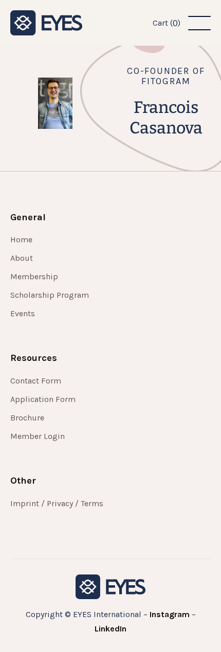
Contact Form (35, 381)
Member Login (37, 436)
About (21, 258)
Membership (34, 276)
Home (21, 239)
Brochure (27, 418)
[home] (46, 22)
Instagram (170, 614)
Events (22, 313)
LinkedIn (110, 629)
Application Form (43, 399)
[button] (166, 23)
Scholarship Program (49, 295)
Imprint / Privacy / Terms (56, 503)
